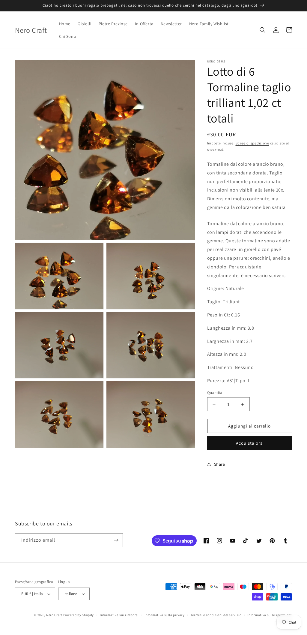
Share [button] (219, 464)
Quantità (214, 392)
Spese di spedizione (252, 143)
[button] (262, 30)
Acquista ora (249, 443)
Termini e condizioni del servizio (216, 615)
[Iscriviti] (116, 540)
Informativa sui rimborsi (119, 615)
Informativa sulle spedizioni (269, 615)
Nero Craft (54, 615)
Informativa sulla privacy (165, 615)
